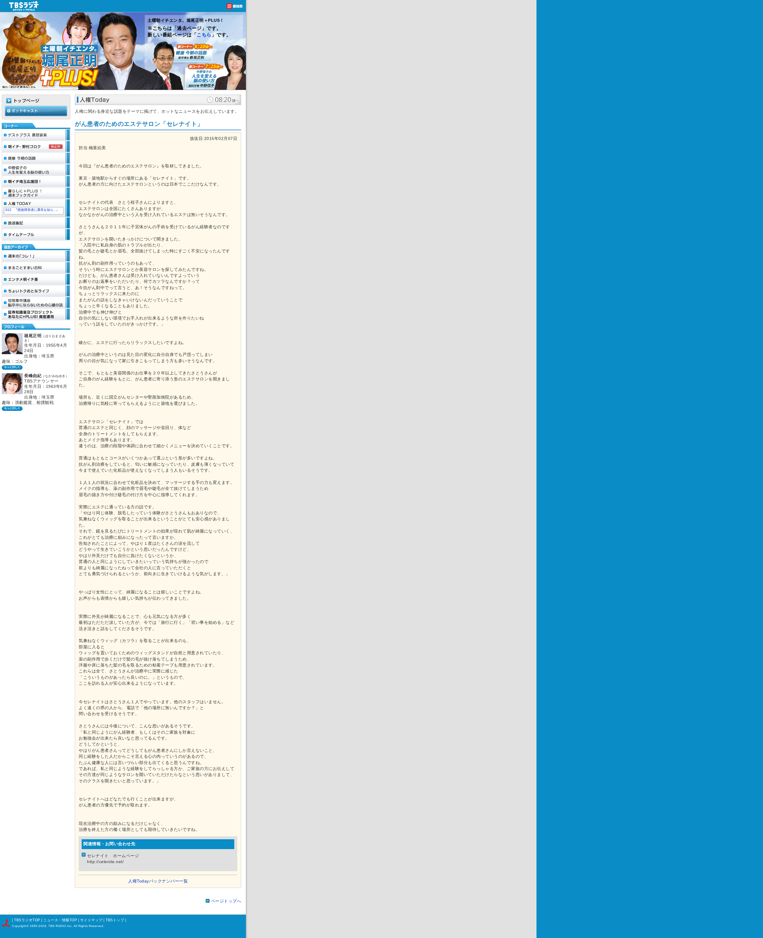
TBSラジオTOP (27, 920)
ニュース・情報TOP (60, 920)
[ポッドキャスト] (36, 115)
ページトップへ (226, 901)
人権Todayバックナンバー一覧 (158, 881)
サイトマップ (92, 920)
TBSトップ (115, 920)
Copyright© (21, 926)
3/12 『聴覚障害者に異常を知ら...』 (32, 210)
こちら (204, 34)
